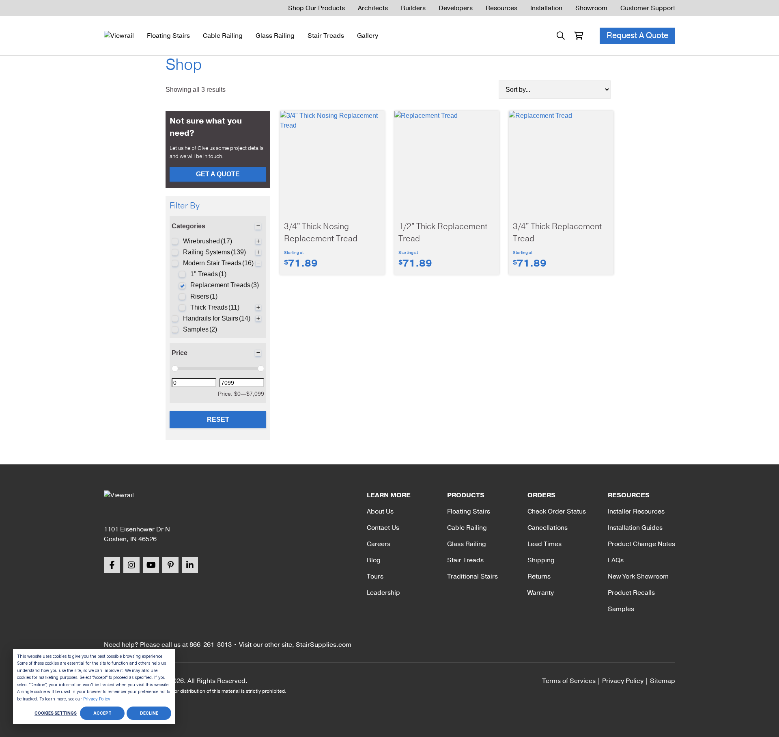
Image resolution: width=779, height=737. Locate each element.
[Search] (561, 36)
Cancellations (547, 527)
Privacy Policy (96, 698)
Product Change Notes (641, 544)
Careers (378, 544)
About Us (380, 511)
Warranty (540, 592)
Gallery (367, 35)
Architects (373, 8)
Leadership (383, 592)
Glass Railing (275, 35)
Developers (456, 8)
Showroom (591, 8)
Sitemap (662, 680)
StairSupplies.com (323, 644)
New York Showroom (638, 576)
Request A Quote (637, 35)
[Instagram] (131, 565)
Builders (413, 8)
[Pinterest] (170, 565)
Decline (149, 713)
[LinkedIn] (190, 565)
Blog (374, 560)
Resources (501, 8)
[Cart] (578, 36)
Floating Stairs (168, 35)
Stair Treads (326, 35)
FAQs (616, 560)
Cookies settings (55, 713)
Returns (539, 576)
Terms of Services (569, 680)
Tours (375, 576)
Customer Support (647, 8)
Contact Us (383, 527)
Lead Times (544, 544)
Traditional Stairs (472, 576)
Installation (546, 8)
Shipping (541, 560)
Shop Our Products (316, 8)
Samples (621, 609)
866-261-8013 (210, 644)
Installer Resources (636, 511)
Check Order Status (556, 511)
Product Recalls (631, 592)
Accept (102, 713)
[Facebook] (112, 565)
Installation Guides (635, 527)
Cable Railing (223, 35)
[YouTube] (151, 565)
